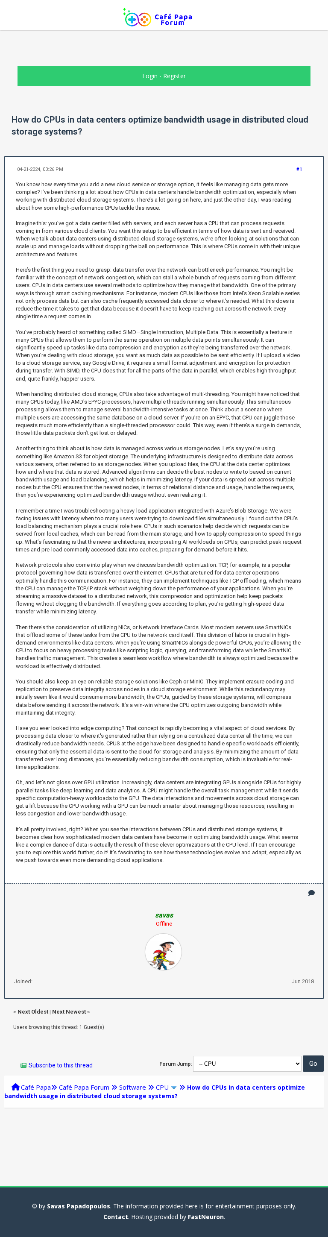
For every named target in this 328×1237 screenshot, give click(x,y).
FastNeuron (206, 1217)
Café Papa (36, 1087)
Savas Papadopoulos (78, 1206)
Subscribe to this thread (61, 1065)
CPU (162, 1087)
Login (150, 76)
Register (174, 76)
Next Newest (69, 1011)
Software (132, 1087)
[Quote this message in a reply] (311, 893)
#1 (299, 169)
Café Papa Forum (84, 1087)
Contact (115, 1217)
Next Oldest (33, 1011)
